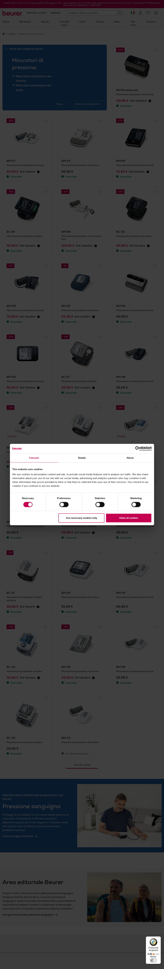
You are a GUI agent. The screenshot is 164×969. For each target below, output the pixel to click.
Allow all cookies (128, 518)
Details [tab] (82, 457)
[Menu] (159, 938)
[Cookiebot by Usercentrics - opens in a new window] (138, 448)
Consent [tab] (34, 457)
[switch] (64, 504)
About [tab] (130, 457)
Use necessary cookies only (81, 518)
